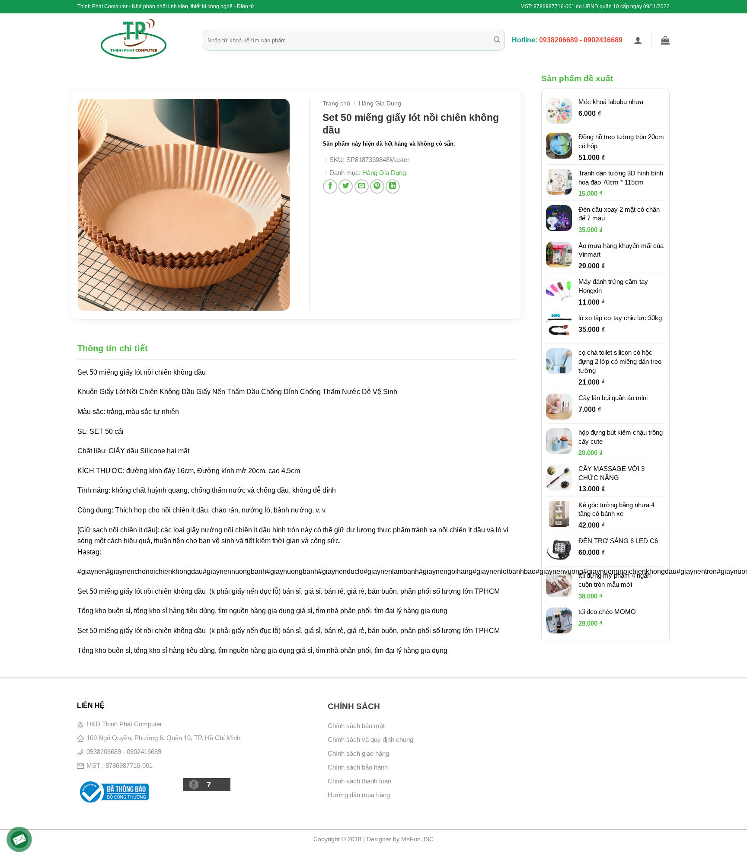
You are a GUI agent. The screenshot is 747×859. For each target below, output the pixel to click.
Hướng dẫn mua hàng (359, 795)
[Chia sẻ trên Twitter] (345, 186)
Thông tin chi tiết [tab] (112, 348)
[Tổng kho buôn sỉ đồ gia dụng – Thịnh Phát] (133, 39)
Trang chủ (336, 103)
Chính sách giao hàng (358, 753)
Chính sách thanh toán (359, 781)
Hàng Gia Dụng (380, 103)
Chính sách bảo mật (356, 725)
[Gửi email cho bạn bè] (361, 186)
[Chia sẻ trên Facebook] (330, 186)
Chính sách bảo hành (358, 767)
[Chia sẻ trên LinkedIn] (393, 186)
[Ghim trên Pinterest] (377, 186)
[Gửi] (497, 40)
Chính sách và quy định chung (370, 739)
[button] (638, 40)
